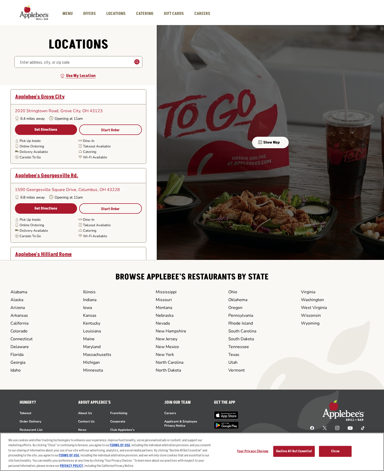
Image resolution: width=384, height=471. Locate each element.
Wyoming (310, 323)
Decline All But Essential (294, 451)
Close (335, 451)
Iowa (87, 308)
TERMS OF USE (120, 445)
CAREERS (202, 13)
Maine (89, 339)
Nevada (163, 323)
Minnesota (93, 370)
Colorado (18, 331)
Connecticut (21, 339)
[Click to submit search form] (135, 62)
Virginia (308, 292)
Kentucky (91, 323)
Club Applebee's (122, 430)
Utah (232, 362)
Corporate (117, 421)
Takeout (25, 413)
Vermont (236, 370)
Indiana (89, 300)
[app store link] (226, 415)
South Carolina (242, 331)
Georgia (17, 362)
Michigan (91, 362)
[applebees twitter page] (324, 428)
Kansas (89, 315)
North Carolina (169, 362)
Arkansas (19, 315)
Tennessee (238, 347)
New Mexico (167, 347)
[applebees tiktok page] (360, 428)
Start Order (110, 130)
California (19, 323)
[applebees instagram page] (337, 428)
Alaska (16, 300)
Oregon (235, 308)
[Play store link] (226, 425)
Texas (233, 354)
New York (165, 354)
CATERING (144, 13)
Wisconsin (311, 315)
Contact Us (86, 421)
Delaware (19, 347)
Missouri (164, 300)
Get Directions (45, 129)
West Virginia (314, 308)
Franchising (118, 413)
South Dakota (241, 339)
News (82, 430)
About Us (85, 413)
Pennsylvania (240, 315)
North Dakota (168, 370)
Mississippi (166, 292)
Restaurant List (31, 430)
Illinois (89, 292)
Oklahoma (237, 300)
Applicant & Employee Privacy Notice (180, 423)
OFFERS (89, 13)
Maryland (92, 347)
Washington (312, 300)
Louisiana (92, 331)
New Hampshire (171, 331)
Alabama (18, 292)
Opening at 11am (69, 118)
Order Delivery (30, 421)
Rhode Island (240, 323)
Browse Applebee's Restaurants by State (192, 277)
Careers (170, 413)
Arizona (17, 308)
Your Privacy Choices (252, 451)
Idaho (15, 370)
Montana (164, 308)
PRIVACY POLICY (71, 465)
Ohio (232, 292)
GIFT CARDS (174, 13)
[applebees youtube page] (350, 428)
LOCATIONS (116, 13)
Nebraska (164, 315)
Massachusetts (97, 354)
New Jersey (166, 339)
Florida (17, 354)
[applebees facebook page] (312, 428)
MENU (67, 13)
